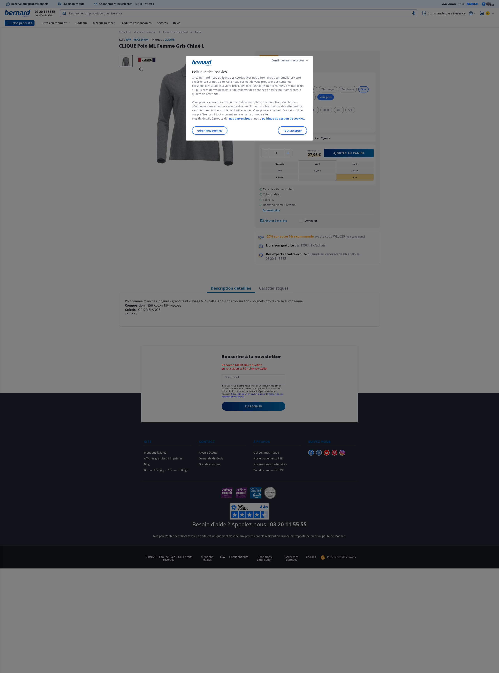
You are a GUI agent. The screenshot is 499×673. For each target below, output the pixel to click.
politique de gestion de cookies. (283, 118)
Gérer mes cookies (209, 130)
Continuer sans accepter (288, 60)
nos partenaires (239, 118)
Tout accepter (292, 130)
